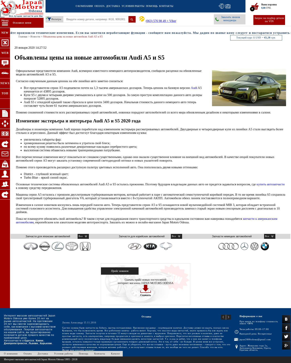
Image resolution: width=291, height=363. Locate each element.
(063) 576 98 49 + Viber (161, 21)
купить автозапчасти (271, 184)
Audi (194, 88)
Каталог (115, 353)
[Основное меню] (5, 23)
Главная (23, 36)
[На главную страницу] (22, 9)
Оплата (99, 6)
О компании (84, 6)
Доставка (113, 6)
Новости (35, 36)
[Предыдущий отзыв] (223, 317)
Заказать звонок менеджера (230, 19)
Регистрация (227, 6)
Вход (220, 6)
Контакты (166, 6)
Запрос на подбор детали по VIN (269, 20)
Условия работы (133, 6)
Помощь (152, 6)
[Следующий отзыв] (228, 317)
